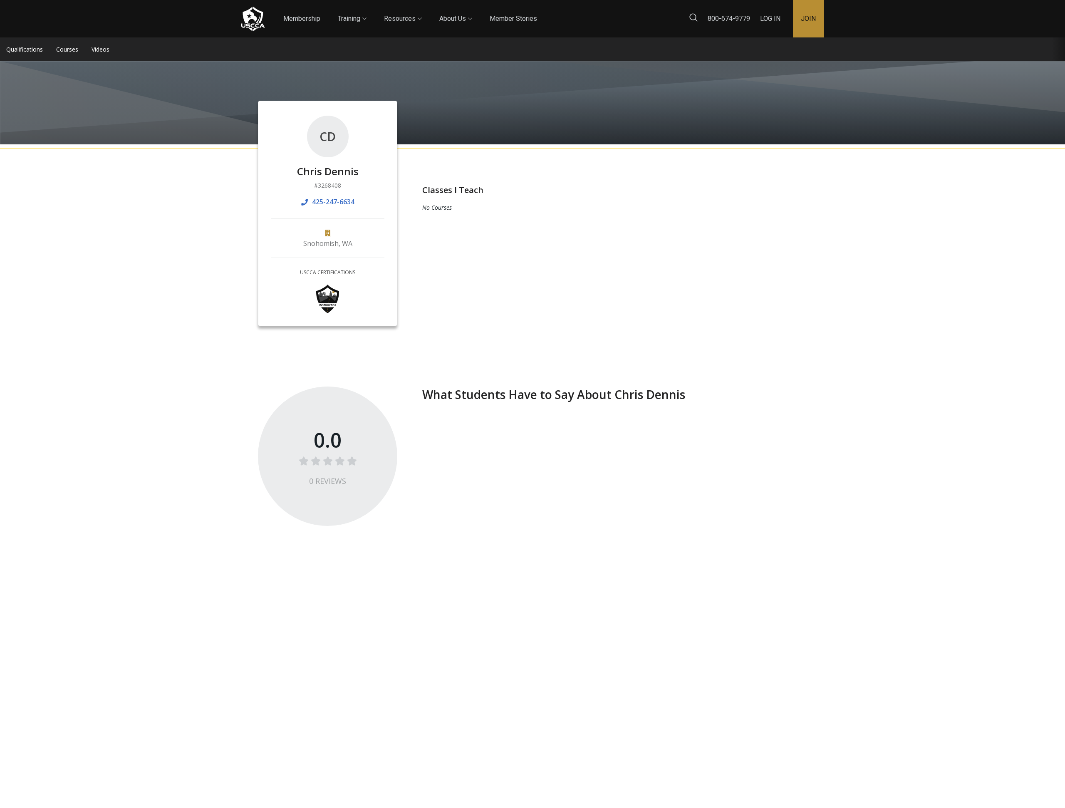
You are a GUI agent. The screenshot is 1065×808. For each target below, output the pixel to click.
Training (352, 11)
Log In (770, 18)
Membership (301, 18)
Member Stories (513, 18)
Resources (403, 11)
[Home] (253, 19)
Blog (544, 12)
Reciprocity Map (591, 12)
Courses (67, 49)
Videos (100, 49)
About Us (455, 11)
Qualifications (24, 49)
